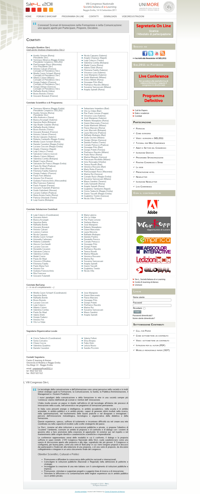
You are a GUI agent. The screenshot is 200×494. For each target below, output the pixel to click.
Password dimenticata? (142, 315)
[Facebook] (145, 55)
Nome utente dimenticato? (144, 318)
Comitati (33, 39)
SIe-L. (107, 483)
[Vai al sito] (154, 213)
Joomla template (81, 491)
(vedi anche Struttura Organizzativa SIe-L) (45, 50)
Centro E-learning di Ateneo (115, 491)
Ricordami (137, 308)
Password (137, 303)
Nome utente (139, 297)
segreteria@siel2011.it (42, 368)
